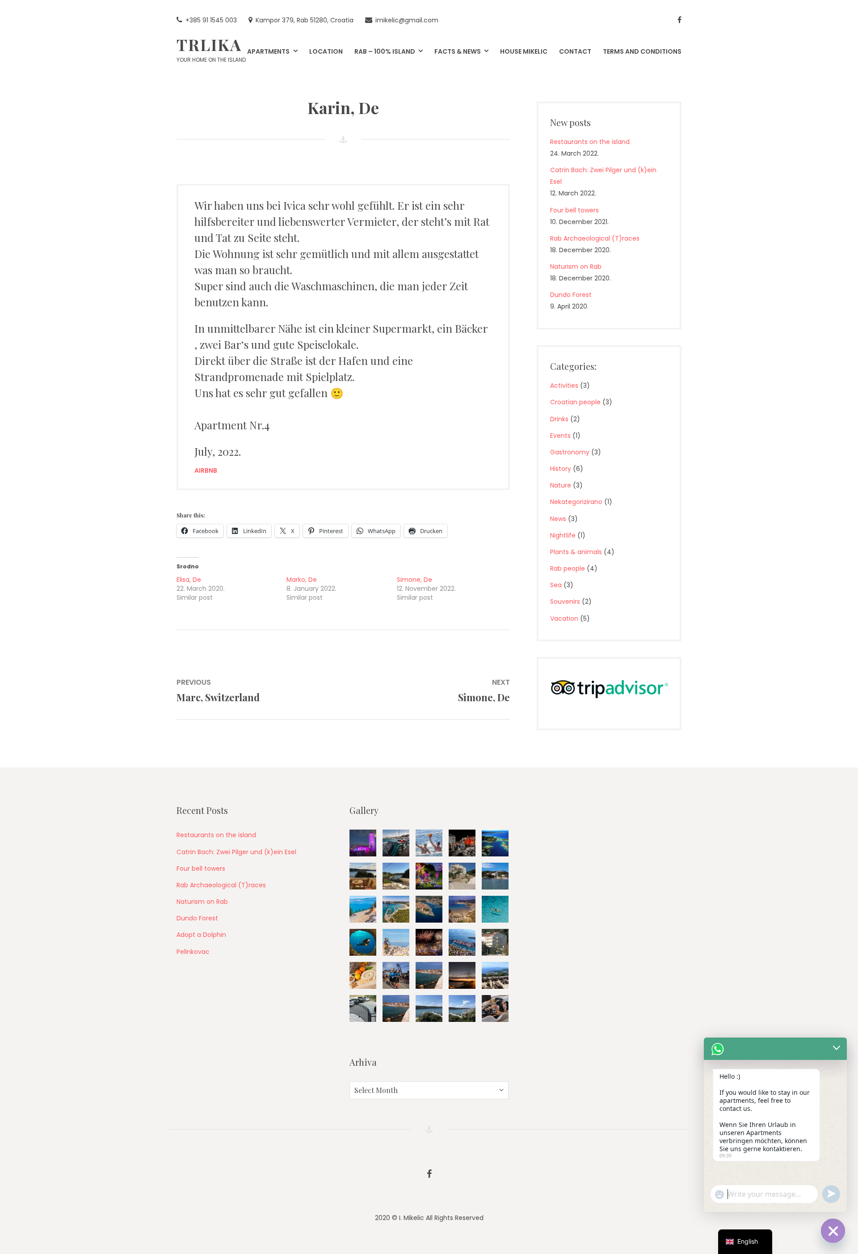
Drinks (559, 419)
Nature (560, 485)
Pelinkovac (193, 951)
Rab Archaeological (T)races (594, 238)
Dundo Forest (571, 294)
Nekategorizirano (576, 501)
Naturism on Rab (575, 266)
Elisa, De (189, 579)
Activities (564, 385)
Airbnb (205, 470)
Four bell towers (574, 210)
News (558, 518)
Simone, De (414, 579)
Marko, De (301, 579)
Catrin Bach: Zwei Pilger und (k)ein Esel (236, 851)
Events (560, 435)
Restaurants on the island (590, 141)
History (560, 468)
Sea (556, 584)
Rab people (567, 568)
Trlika (209, 44)
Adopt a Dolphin (201, 934)
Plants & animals (576, 551)
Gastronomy (569, 452)
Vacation (564, 618)
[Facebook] (679, 20)
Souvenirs (565, 601)
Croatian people (575, 402)
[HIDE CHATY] (833, 1231)
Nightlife (563, 535)
